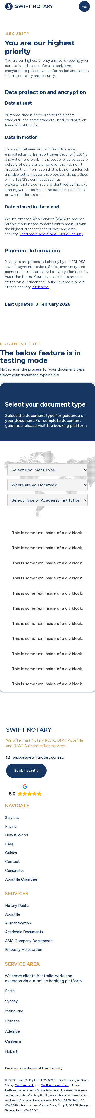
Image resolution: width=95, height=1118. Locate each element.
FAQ (9, 844)
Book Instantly (26, 770)
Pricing (11, 826)
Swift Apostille (24, 1085)
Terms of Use (37, 1068)
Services (12, 817)
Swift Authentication (55, 1085)
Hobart (11, 1051)
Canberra (13, 1041)
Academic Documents (24, 932)
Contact (12, 861)
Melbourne (14, 1011)
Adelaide (12, 1031)
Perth (10, 991)
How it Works (16, 835)
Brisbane (12, 1021)
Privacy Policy (15, 1068)
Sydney (11, 1001)
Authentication (18, 923)
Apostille (12, 914)
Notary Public (17, 905)
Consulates (14, 870)
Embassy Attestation (23, 949)
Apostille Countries (21, 879)
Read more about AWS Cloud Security (51, 234)
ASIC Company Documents (28, 941)
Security (56, 1068)
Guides (11, 853)
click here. (40, 287)
